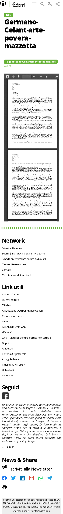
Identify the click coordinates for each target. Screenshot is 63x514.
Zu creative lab (32, 502)
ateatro (6, 321)
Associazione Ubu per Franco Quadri (22, 310)
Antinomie (7, 375)
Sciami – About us (12, 248)
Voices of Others (11, 294)
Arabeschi (7, 348)
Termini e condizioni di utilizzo (18, 275)
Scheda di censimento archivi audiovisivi (24, 259)
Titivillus (6, 305)
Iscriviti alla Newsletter (31, 469)
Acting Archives (10, 359)
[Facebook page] (31, 395)
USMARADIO (9, 370)
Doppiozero (8, 343)
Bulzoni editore (10, 299)
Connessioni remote (13, 316)
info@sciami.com (41, 510)
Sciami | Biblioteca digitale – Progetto (23, 253)
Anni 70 (7, 65)
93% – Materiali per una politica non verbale (26, 337)
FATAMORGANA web (14, 327)
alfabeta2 (7, 332)
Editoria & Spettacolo (14, 354)
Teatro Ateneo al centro (15, 264)
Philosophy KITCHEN (13, 364)
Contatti (6, 269)
